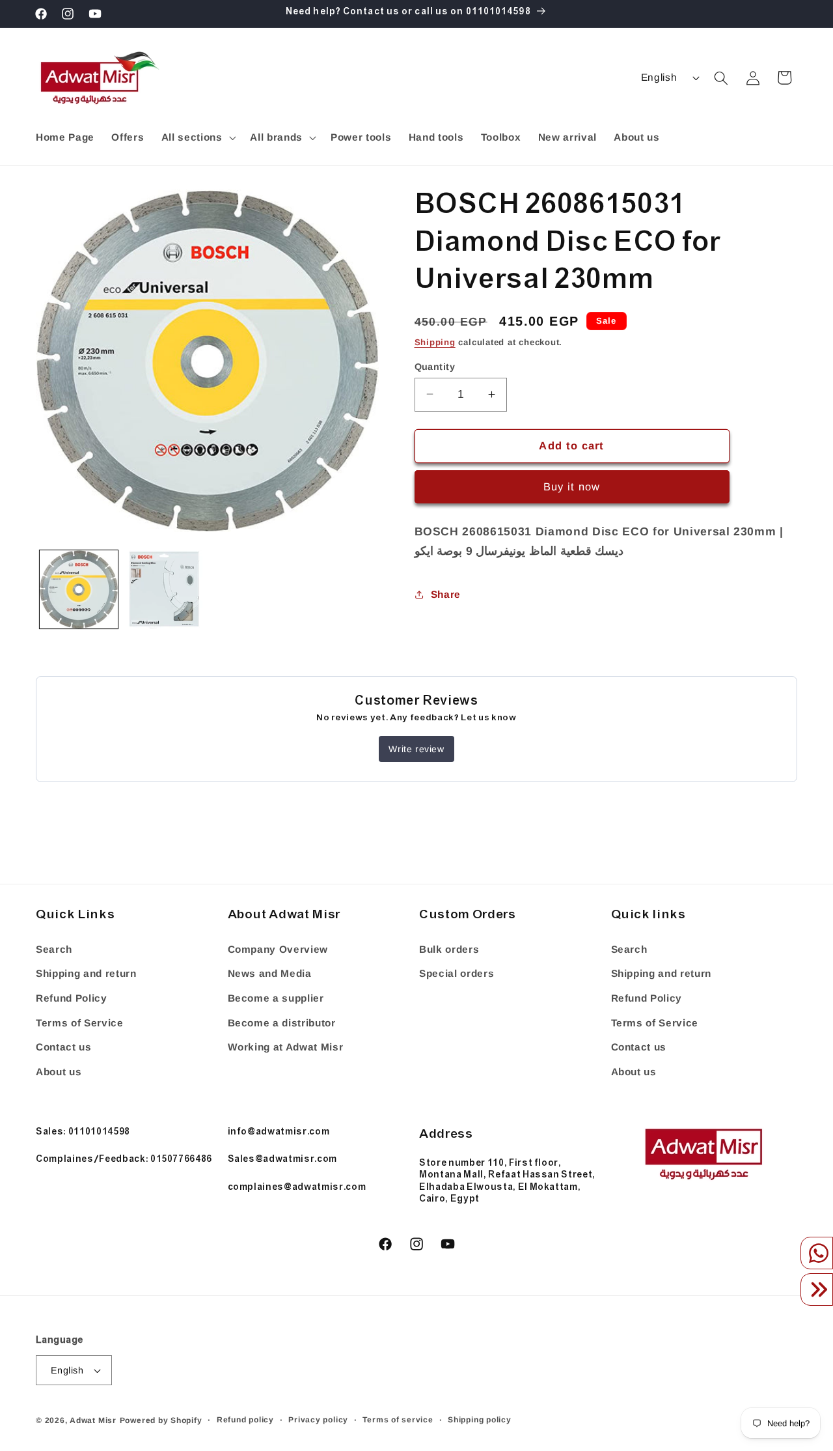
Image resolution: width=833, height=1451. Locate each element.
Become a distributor (282, 1022)
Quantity (435, 366)
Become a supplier (276, 998)
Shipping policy (480, 1419)
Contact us (64, 1046)
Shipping (435, 341)
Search (54, 949)
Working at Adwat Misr (286, 1046)
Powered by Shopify (161, 1420)
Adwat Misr (93, 1420)
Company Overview (278, 949)
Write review (416, 749)
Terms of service (397, 1419)
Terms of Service (80, 1022)
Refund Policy (71, 998)
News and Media (270, 973)
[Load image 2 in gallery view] (164, 589)
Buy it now (572, 486)
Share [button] (446, 593)
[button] (196, 137)
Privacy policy (318, 1419)
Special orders (456, 973)
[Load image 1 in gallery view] (79, 589)
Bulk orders (449, 949)
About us (58, 1071)
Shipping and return (86, 973)
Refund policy (245, 1419)
